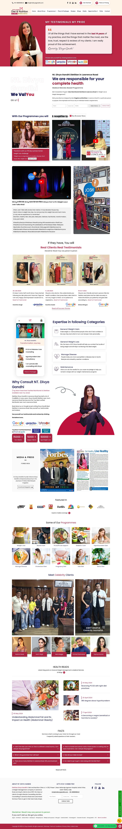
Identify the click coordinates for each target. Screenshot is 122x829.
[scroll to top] (119, 826)
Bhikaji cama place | (49, 817)
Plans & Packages (63, 11)
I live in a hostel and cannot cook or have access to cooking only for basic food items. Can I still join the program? (86, 748)
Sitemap (46, 826)
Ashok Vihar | (25, 817)
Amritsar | (18, 817)
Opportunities (93, 11)
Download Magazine (24, 487)
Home (34, 11)
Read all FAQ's (61, 770)
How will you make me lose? (73, 755)
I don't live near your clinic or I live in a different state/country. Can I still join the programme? (36, 748)
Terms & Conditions (55, 826)
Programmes (51, 11)
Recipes (73, 11)
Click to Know (32, 158)
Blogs (79, 11)
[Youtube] (73, 3)
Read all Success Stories (61, 308)
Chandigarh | (72, 817)
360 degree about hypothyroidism (95, 700)
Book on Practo (36, 431)
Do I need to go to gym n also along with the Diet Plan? (82, 761)
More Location (102, 817)
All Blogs (60, 672)
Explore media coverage (60, 513)
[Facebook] (67, 3)
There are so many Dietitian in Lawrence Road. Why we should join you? (35, 762)
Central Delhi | (64, 817)
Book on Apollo (46, 431)
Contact (107, 11)
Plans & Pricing (104, 3)
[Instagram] (70, 3)
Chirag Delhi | (90, 817)
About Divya (41, 11)
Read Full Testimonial (28, 300)
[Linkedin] (75, 3)
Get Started (87, 3)
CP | (96, 817)
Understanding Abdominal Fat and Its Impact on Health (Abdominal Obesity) (32, 718)
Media (84, 11)
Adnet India (74, 826)
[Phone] (118, 819)
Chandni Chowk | (81, 817)
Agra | (14, 817)
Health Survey (120, 797)
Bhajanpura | (39, 817)
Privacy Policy (66, 826)
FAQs (101, 11)
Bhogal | (58, 817)
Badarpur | (33, 817)
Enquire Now (120, 810)
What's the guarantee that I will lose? (27, 755)
